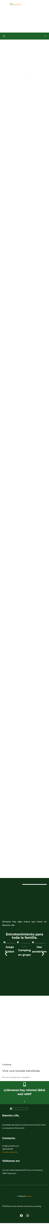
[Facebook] (21, 1216)
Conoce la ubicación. (10, 1152)
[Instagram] (28, 1216)
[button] (27, 74)
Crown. (29, 1196)
